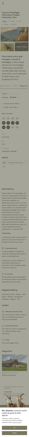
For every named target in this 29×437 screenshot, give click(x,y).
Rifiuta (14, 433)
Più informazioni (16, 422)
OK (14, 427)
